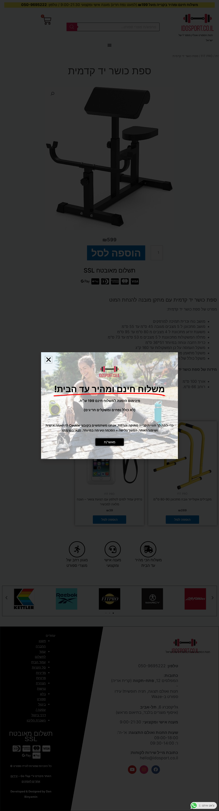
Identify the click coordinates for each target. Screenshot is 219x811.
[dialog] (109, 405)
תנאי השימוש (71, 430)
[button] (48, 359)
